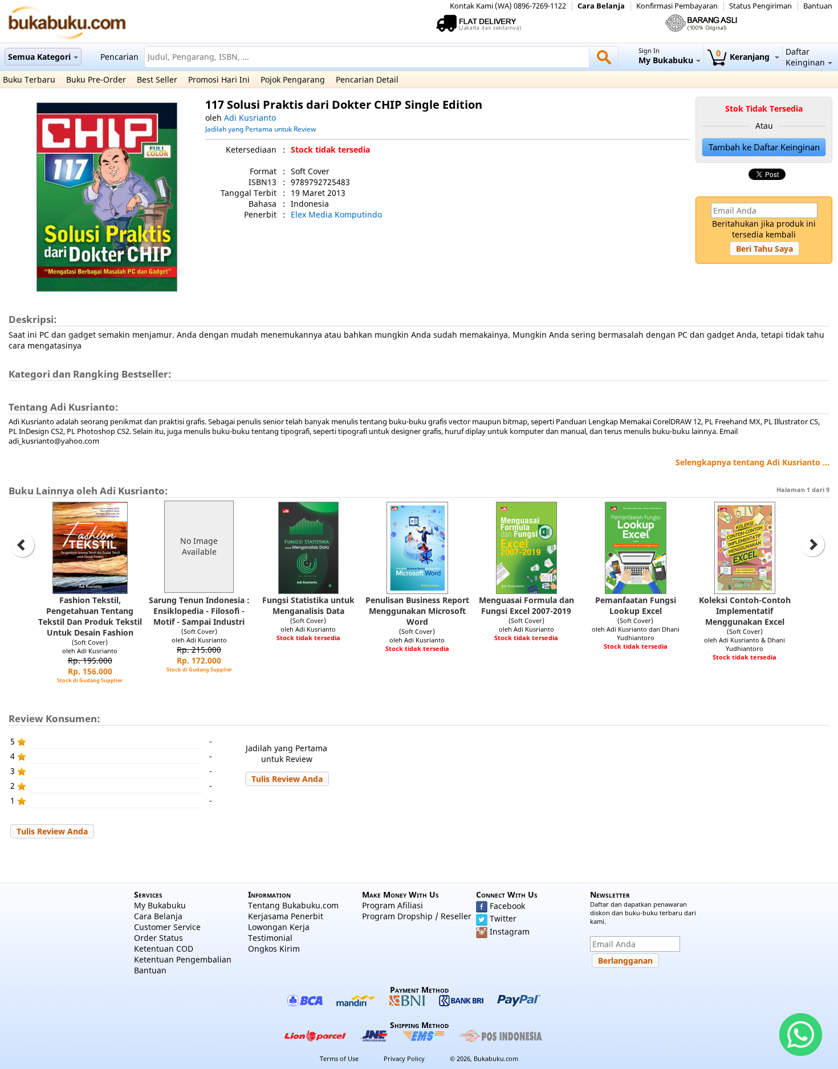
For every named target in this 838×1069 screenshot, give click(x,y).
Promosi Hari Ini (219, 79)
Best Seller (157, 79)
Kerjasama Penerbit (285, 916)
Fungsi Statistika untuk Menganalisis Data (308, 605)
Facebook (507, 905)
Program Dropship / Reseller (416, 916)
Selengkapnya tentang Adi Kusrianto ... (752, 462)
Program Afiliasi (392, 905)
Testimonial (270, 937)
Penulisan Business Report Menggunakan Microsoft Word (417, 611)
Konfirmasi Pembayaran (677, 6)
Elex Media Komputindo (336, 214)
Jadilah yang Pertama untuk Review (260, 128)
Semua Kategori (39, 56)
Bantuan (817, 6)
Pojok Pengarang (293, 79)
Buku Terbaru (29, 79)
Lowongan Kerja (279, 926)
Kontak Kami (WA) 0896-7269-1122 (508, 6)
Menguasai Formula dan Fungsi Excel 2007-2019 (526, 605)
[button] (764, 248)
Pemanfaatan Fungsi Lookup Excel (635, 605)
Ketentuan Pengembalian (182, 959)
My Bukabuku (160, 905)
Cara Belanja (601, 6)
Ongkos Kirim (274, 948)
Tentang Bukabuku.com (293, 905)
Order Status (158, 937)
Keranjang (744, 56)
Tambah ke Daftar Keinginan (764, 147)
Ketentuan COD (163, 948)
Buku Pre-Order (96, 79)
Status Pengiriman (760, 6)
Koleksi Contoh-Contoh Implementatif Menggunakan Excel (745, 611)
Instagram (510, 931)
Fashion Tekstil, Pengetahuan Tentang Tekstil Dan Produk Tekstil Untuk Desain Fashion (90, 616)
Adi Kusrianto (250, 117)
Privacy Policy (404, 1058)
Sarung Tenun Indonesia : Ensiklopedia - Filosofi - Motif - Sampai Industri (199, 611)
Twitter (503, 918)
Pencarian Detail (367, 79)
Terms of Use (339, 1058)
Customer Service (167, 926)
